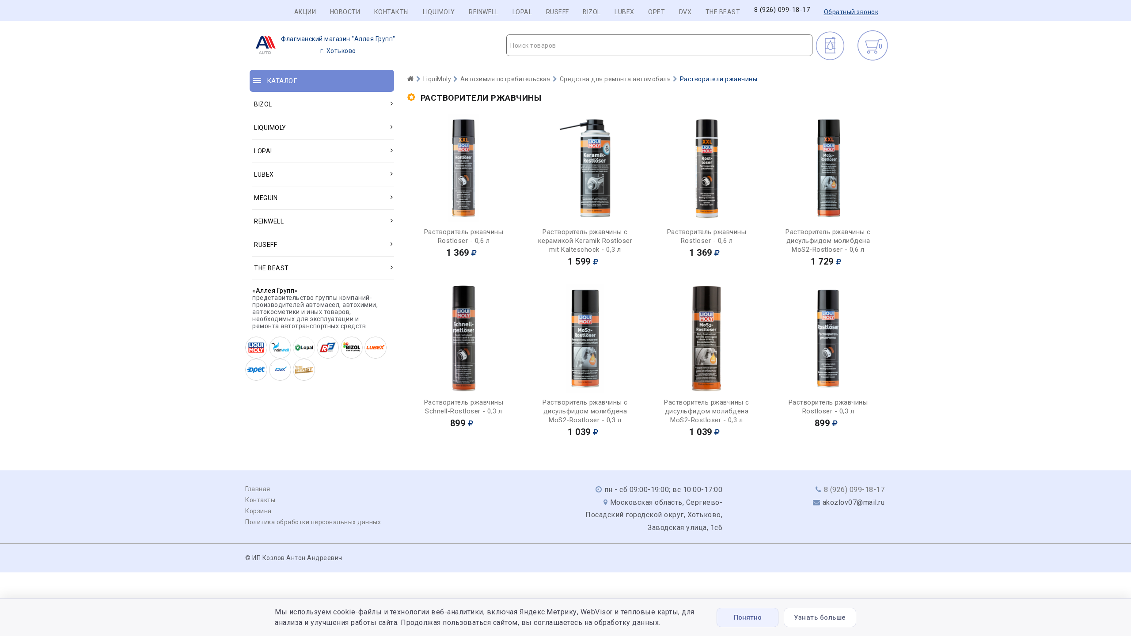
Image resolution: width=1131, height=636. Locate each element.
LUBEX (624, 11)
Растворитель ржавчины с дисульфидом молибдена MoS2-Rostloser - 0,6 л (828, 241)
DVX (685, 11)
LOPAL (522, 11)
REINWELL (483, 11)
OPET (656, 11)
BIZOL (592, 11)
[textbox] (659, 45)
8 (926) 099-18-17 (782, 10)
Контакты (391, 11)
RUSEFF (557, 11)
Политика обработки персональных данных (313, 522)
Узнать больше (820, 617)
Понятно (748, 617)
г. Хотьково (338, 44)
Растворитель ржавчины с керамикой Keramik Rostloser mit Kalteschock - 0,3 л (585, 241)
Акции (305, 11)
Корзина (258, 511)
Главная (257, 488)
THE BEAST (723, 11)
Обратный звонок (851, 11)
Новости (345, 11)
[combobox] (659, 45)
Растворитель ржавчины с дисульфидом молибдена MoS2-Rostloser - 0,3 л (585, 411)
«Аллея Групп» (275, 290)
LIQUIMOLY (439, 11)
